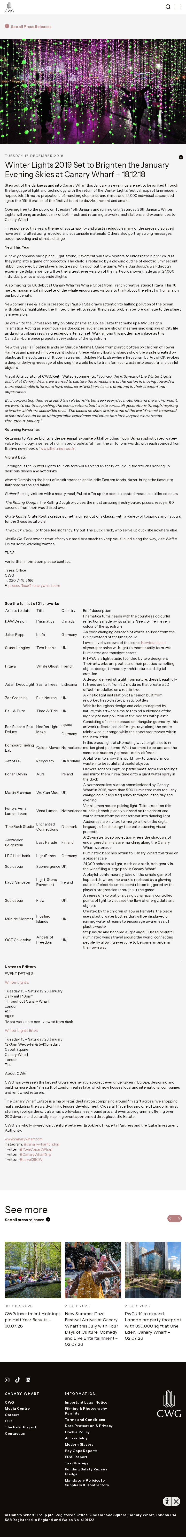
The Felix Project (21, 1427)
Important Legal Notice (86, 1402)
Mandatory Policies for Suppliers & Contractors (87, 1482)
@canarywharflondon (41, 1144)
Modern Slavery (79, 1444)
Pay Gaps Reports (81, 1451)
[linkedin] (28, 1381)
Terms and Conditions (85, 1419)
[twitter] (18, 1381)
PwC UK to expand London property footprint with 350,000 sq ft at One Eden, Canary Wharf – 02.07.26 (93, 1326)
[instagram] (7, 1381)
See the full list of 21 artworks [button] (32, 603)
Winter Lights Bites (21, 1030)
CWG (9, 1402)
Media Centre (17, 1408)
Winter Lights (16, 982)
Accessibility (76, 1438)
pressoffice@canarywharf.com (34, 585)
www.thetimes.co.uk (57, 448)
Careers (12, 1415)
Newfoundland (153, 642)
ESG (9, 1421)
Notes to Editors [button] (20, 966)
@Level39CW (31, 1159)
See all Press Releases (31, 26)
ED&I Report (76, 1457)
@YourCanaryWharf (36, 1149)
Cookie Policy (77, 1432)
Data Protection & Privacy (89, 1426)
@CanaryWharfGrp (35, 1154)
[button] (168, 7)
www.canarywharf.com (24, 1139)
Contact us (15, 1433)
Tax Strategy (77, 1463)
